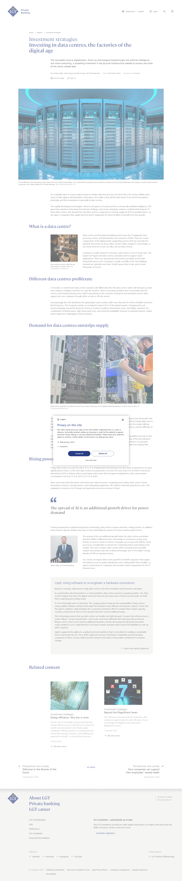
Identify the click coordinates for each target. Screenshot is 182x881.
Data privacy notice (67, 442)
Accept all (79, 453)
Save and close (91, 460)
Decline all (103, 453)
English (63, 419)
